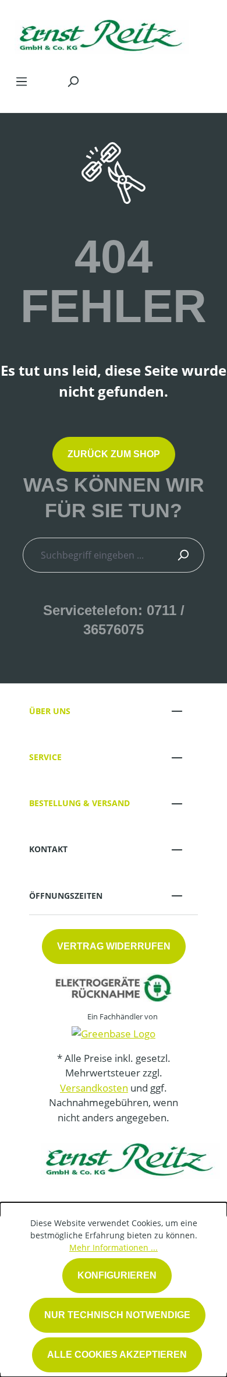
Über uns (49, 710)
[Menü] (21, 80)
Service (45, 756)
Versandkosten (94, 1087)
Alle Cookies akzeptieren (117, 1355)
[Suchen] (72, 80)
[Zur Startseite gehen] (102, 34)
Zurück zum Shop (114, 454)
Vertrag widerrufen (114, 946)
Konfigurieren (117, 1275)
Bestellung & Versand (79, 802)
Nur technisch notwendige (117, 1315)
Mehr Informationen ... (113, 1247)
